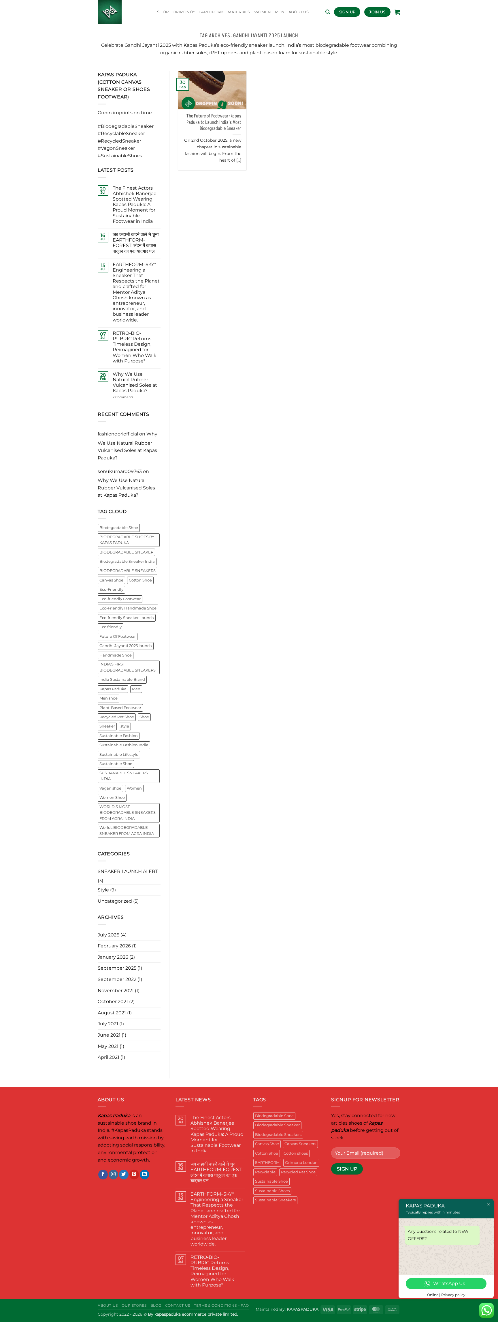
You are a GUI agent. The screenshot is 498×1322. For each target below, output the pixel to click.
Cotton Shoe (140, 580)
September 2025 (117, 968)
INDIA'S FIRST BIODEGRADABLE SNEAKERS (127, 667)
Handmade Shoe (115, 655)
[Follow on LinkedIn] (144, 1174)
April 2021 (108, 1057)
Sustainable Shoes (272, 1191)
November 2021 (116, 990)
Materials (239, 12)
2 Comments (131, 397)
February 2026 (114, 946)
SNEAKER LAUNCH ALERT (128, 871)
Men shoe (108, 698)
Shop (163, 12)
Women (134, 788)
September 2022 (117, 979)
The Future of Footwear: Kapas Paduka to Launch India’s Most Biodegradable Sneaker (213, 122)
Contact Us (177, 1305)
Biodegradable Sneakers (278, 1134)
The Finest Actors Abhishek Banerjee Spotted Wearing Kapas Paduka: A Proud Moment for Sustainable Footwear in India (134, 204)
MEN (279, 12)
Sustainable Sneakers (275, 1200)
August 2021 (112, 1013)
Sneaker (107, 726)
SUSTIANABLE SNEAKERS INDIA (123, 776)
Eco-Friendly (111, 589)
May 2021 (108, 1046)
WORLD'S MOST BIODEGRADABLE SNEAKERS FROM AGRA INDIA (127, 813)
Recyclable (265, 1172)
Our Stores (134, 1305)
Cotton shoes (296, 1153)
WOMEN (262, 12)
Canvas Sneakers (300, 1144)
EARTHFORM (211, 12)
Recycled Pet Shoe (116, 717)
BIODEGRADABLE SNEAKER (126, 552)
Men (136, 689)
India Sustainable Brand (122, 679)
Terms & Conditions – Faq (221, 1305)
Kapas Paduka (113, 689)
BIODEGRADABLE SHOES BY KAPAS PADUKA (126, 540)
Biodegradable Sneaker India (127, 561)
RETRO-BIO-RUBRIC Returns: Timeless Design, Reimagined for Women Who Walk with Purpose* (134, 347)
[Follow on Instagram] (113, 1174)
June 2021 (109, 1035)
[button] (327, 12)
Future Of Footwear (117, 636)
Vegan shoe (110, 788)
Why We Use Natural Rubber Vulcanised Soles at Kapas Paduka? (135, 382)
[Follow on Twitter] (124, 1174)
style (124, 726)
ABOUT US (298, 12)
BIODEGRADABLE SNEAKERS (127, 571)
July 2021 (108, 1023)
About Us (108, 1305)
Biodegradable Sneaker (277, 1125)
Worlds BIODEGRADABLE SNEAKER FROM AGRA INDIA (126, 830)
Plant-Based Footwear (120, 708)
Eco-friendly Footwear (120, 599)
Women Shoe (112, 797)
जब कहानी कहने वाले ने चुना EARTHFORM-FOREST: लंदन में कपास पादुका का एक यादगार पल (136, 243)
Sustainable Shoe (115, 764)
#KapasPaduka (128, 1130)
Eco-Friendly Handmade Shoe (127, 608)
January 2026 (113, 957)
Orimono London (301, 1162)
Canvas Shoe (111, 580)
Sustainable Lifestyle (118, 754)
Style (103, 890)
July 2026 (108, 935)
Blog (155, 1305)
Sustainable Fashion (118, 736)
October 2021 (113, 1001)
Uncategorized (115, 901)
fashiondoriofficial (118, 434)
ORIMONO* (184, 12)
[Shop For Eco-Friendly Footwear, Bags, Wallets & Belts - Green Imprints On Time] (123, 12)
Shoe (144, 717)
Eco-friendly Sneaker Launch (126, 618)
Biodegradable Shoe (118, 528)
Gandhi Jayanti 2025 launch (125, 646)
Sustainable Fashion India (123, 745)
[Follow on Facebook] (103, 1174)
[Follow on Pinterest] (134, 1174)
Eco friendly (110, 627)
